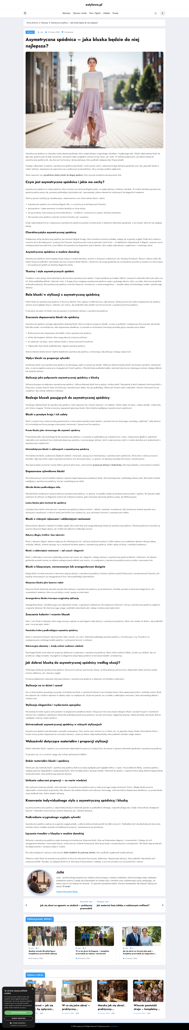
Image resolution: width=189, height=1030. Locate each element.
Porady (115, 13)
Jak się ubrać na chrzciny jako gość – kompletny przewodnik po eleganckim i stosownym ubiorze (139, 952)
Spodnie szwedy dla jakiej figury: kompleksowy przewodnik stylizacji (43, 952)
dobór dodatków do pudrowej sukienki (79, 852)
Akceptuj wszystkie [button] (18, 1013)
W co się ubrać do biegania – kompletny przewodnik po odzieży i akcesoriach (92, 952)
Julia (42, 32)
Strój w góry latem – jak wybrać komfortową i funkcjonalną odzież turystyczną (76, 1006)
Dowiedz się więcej (20, 1008)
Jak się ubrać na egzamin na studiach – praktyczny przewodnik (66, 907)
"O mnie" (66, 886)
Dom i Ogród (94, 13)
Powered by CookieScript (18, 1025)
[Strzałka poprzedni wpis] (26, 905)
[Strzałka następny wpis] (162, 905)
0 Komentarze (68, 32)
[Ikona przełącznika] (25, 13)
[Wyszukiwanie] (155, 13)
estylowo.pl (94, 4)
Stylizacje (66, 13)
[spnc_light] (162, 13)
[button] (18, 1023)
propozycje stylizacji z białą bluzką (107, 464)
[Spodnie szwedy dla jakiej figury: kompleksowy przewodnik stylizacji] (47, 936)
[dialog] (18, 1007)
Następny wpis (102, 902)
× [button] (32, 989)
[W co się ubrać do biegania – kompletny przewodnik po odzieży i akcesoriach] (94, 936)
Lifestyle (106, 13)
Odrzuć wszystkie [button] (18, 1018)
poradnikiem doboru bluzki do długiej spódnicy (63, 175)
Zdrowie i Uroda (80, 13)
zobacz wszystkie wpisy (67, 892)
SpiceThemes (113, 1026)
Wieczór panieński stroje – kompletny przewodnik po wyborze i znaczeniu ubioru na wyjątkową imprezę (38, 1007)
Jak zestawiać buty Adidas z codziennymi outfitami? (123, 905)
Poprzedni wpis (86, 902)
